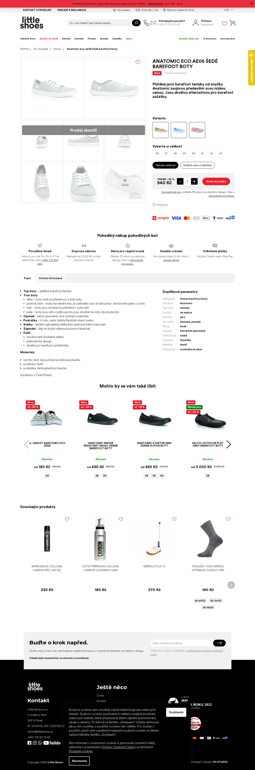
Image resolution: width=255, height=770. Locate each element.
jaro (182, 317)
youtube (51, 743)
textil (183, 344)
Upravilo (215, 762)
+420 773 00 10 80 (39, 737)
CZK (227, 10)
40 (47, 475)
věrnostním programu (221, 195)
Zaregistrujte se (170, 191)
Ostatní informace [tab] (50, 278)
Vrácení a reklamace (71, 10)
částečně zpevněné (192, 330)
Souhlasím (176, 712)
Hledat (136, 22)
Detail (206, 557)
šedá (183, 326)
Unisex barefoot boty (194, 298)
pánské (196, 321)
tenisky (185, 307)
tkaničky (185, 340)
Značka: (175, 72)
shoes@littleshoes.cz (40, 731)
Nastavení (79, 761)
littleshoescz (35, 743)
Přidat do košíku (216, 181)
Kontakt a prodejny (37, 10)
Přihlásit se (219, 643)
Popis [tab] (27, 278)
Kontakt (101, 700)
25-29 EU (200, 600)
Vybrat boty (155, 3)
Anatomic (186, 303)
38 (97, 475)
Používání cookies (81, 751)
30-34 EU (215, 600)
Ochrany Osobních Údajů (118, 747)
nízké (183, 335)
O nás (100, 695)
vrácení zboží (171, 260)
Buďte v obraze (29, 743)
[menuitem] (27, 38)
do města (186, 312)
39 (104, 475)
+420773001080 (40, 743)
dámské (185, 321)
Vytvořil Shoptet (191, 762)
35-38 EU (208, 607)
